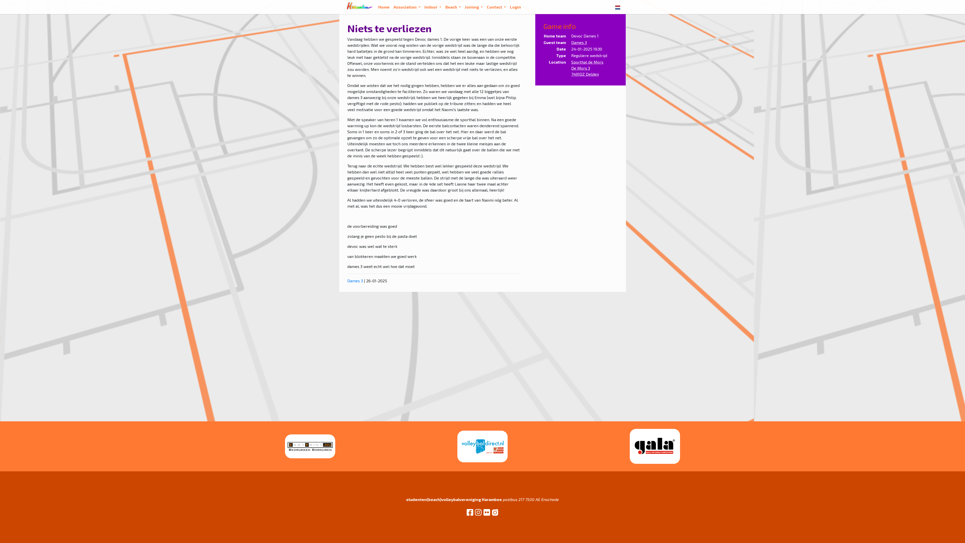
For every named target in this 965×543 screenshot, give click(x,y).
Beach (451, 7)
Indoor (431, 7)
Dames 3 (355, 280)
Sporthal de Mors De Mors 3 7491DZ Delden (587, 68)
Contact (495, 7)
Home (384, 7)
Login (515, 7)
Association (405, 7)
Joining (472, 7)
